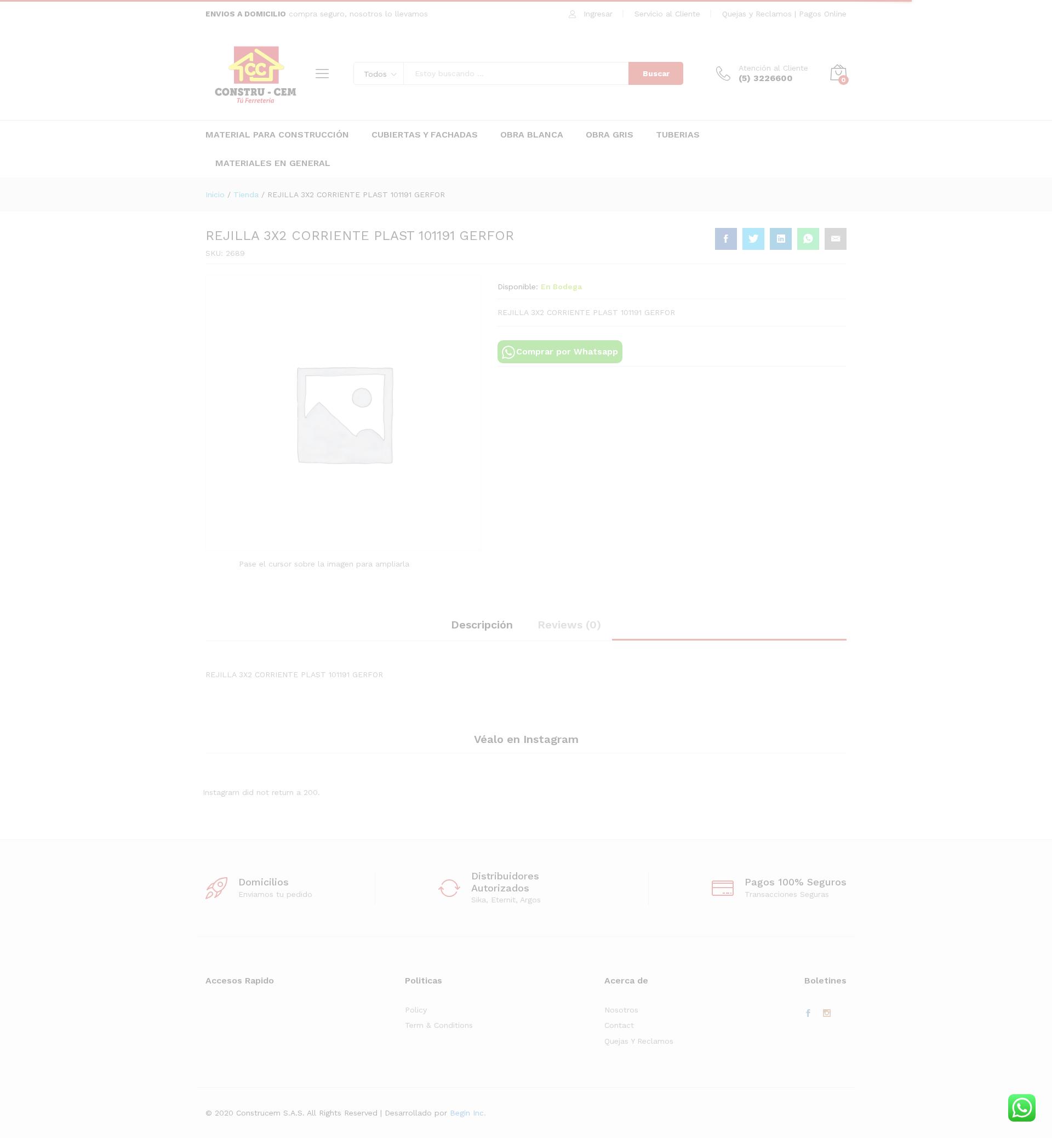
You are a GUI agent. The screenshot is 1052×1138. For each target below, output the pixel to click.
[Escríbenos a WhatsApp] (1022, 1108)
